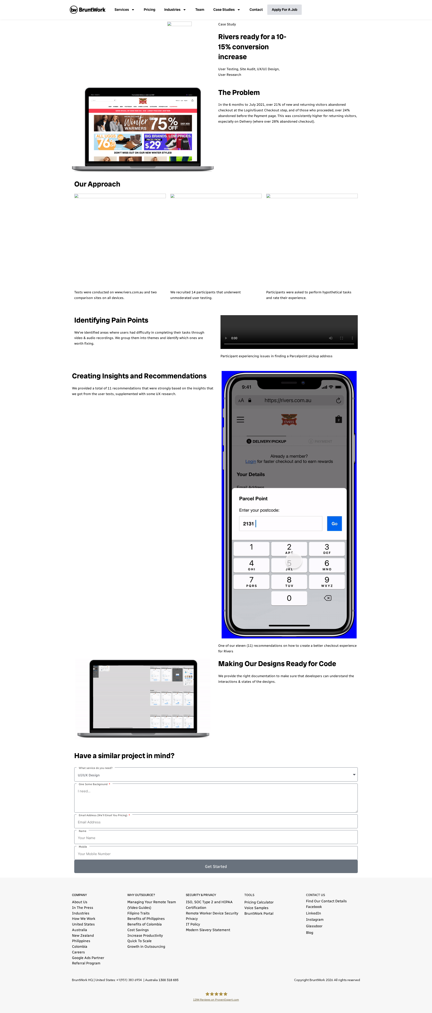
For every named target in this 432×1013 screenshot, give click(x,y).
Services (122, 9)
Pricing (149, 9)
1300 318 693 (168, 980)
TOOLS (249, 895)
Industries (172, 9)
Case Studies (224, 9)
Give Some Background (93, 784)
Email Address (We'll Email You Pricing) (103, 815)
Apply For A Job (284, 9)
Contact (256, 9)
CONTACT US (315, 895)
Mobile (83, 846)
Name (82, 831)
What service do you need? (95, 768)
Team (199, 9)
